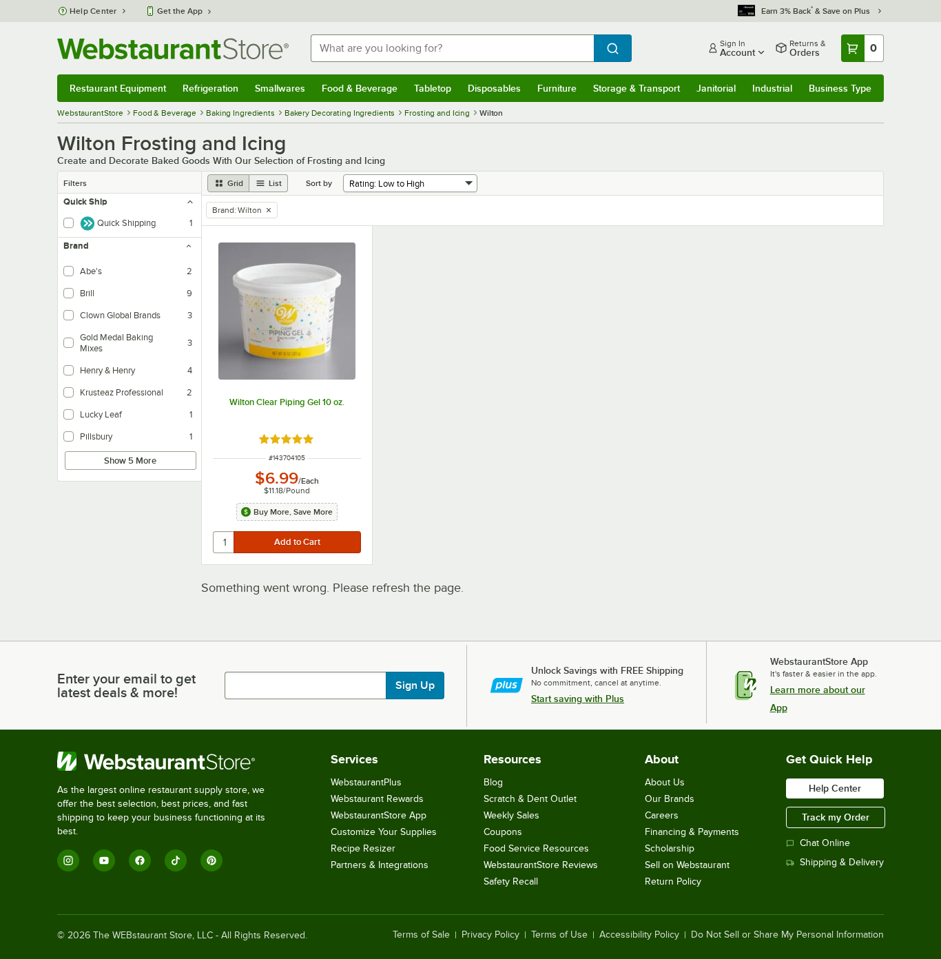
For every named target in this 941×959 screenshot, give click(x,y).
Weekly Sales (511, 815)
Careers (662, 815)
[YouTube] (104, 860)
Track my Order (835, 817)
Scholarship (669, 848)
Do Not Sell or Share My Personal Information (787, 935)
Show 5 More (130, 460)
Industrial (772, 88)
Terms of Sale (421, 935)
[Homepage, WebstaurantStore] (173, 48)
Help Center (93, 11)
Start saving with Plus (577, 698)
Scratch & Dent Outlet (530, 799)
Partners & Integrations (379, 865)
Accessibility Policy (639, 935)
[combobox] (452, 48)
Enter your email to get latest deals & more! (126, 685)
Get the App (180, 11)
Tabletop (432, 88)
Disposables (494, 88)
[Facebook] (140, 860)
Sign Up (415, 685)
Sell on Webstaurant (687, 865)
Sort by (319, 183)
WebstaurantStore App (378, 815)
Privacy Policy (490, 935)
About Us (665, 782)
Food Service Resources (536, 848)
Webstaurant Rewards (377, 799)
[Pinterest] (211, 860)
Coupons (503, 832)
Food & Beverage (359, 88)
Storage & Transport (636, 88)
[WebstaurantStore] (170, 761)
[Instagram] (68, 860)
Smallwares (280, 88)
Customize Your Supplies (384, 832)
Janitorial (716, 88)
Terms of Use (559, 935)
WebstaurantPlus (366, 782)
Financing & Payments (692, 832)
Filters (75, 183)
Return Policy (673, 881)
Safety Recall (511, 881)
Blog (493, 782)
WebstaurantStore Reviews (541, 865)
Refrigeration (210, 88)
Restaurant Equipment (118, 88)
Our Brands (669, 799)
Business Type (840, 88)
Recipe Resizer (363, 848)
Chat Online (825, 843)
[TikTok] (176, 860)
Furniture (557, 88)
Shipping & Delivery (842, 862)
